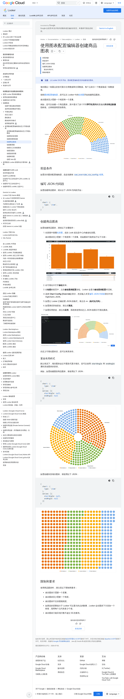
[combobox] (68, 3)
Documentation (53, 39)
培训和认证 (84, 676)
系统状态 (61, 672)
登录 (119, 3)
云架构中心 (84, 672)
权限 (88, 174)
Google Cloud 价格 (42, 664)
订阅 (98, 694)
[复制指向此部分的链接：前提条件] (54, 168)
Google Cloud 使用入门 (88, 664)
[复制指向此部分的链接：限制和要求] (57, 581)
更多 (34, 3)
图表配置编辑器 (51, 95)
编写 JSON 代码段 (97, 294)
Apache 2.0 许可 (110, 639)
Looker (12, 10)
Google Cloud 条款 (74, 689)
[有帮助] (110, 39)
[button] (16, 34)
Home (42, 39)
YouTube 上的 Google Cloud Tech (110, 679)
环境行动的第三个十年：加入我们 (49, 694)
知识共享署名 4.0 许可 (73, 639)
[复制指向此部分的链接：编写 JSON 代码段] (66, 184)
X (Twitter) (106, 668)
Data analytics (67, 39)
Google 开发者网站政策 (61, 641)
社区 (71, 15)
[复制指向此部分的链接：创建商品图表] (60, 221)
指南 (12, 15)
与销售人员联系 (41, 674)
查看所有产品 (40, 660)
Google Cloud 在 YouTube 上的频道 (109, 673)
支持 (59, 664)
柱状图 (81, 95)
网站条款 (61, 689)
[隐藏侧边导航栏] (29, 694)
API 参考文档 (52, 15)
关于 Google (40, 689)
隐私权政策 (51, 689)
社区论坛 (61, 660)
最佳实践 (21, 15)
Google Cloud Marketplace (40, 669)
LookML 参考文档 (36, 15)
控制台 (88, 3)
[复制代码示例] (113, 196)
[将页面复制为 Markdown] (60, 51)
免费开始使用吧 (112, 10)
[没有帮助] (114, 39)
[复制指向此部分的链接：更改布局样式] (57, 358)
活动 (103, 664)
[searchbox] (16, 23)
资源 (63, 15)
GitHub (82, 660)
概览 (4, 15)
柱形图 (60, 233)
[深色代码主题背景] (109, 196)
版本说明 (61, 668)
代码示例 (83, 668)
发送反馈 (109, 46)
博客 (103, 660)
